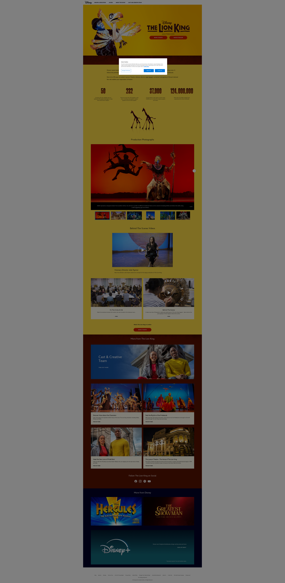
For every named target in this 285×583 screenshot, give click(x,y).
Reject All (149, 70)
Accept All (160, 70)
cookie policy (146, 66)
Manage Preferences (126, 70)
